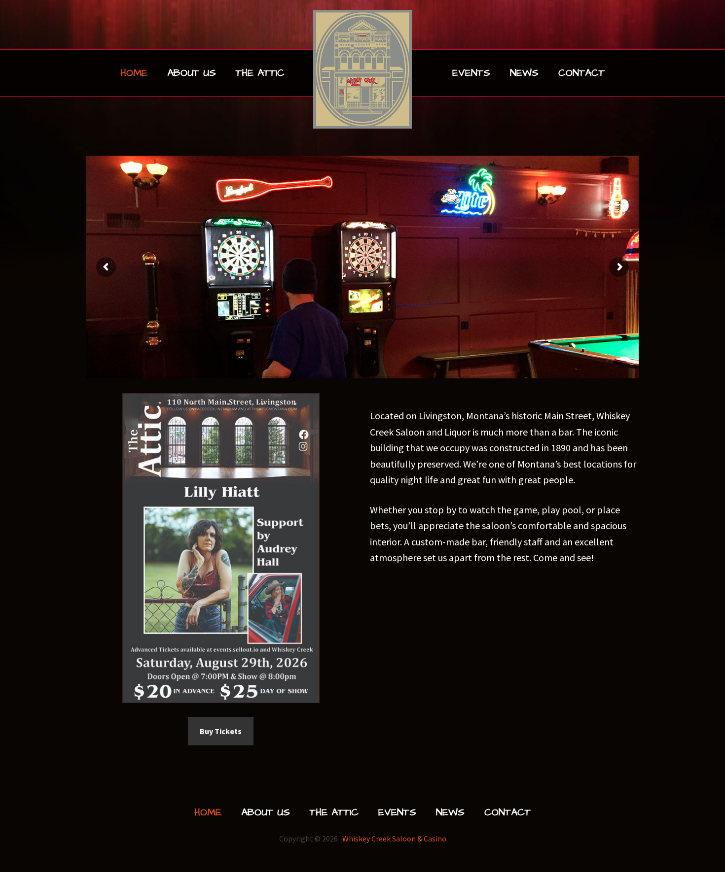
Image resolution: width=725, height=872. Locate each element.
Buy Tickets (221, 731)
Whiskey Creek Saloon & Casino (394, 838)
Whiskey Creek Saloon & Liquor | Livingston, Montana (362, 69)
